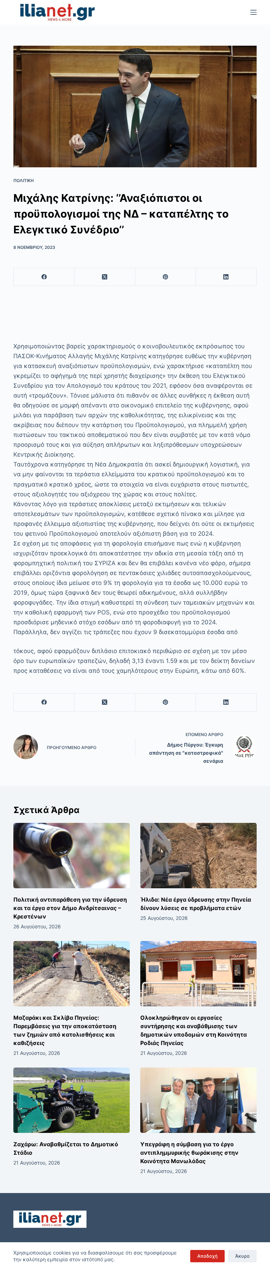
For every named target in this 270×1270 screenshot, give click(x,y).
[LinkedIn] (226, 277)
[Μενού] (253, 12)
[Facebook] (44, 277)
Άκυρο (242, 1256)
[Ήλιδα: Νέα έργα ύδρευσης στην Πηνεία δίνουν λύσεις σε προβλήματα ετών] (198, 855)
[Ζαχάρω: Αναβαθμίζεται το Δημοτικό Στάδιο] (71, 1100)
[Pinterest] (165, 277)
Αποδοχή (207, 1256)
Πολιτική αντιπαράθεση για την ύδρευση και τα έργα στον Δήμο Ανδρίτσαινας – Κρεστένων (70, 908)
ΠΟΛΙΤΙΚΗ (23, 180)
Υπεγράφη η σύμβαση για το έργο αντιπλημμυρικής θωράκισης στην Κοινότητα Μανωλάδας (189, 1153)
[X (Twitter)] (105, 277)
